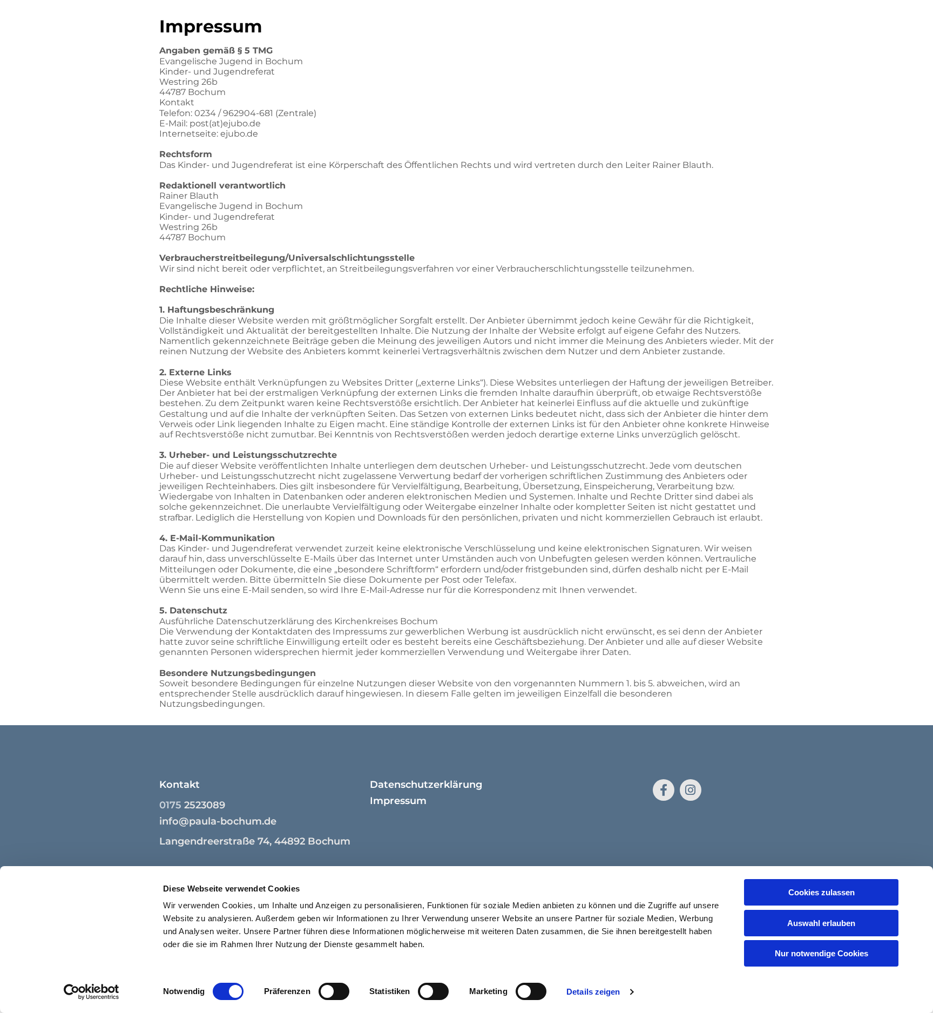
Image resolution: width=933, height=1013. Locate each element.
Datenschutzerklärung (426, 785)
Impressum (398, 801)
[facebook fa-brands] (663, 790)
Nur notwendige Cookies (821, 953)
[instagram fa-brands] (690, 790)
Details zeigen (593, 991)
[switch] (334, 991)
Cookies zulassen (821, 892)
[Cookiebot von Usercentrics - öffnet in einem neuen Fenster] (91, 992)
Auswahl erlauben (821, 923)
